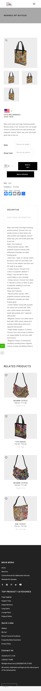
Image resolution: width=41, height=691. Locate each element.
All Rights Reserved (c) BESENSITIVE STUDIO (17, 663)
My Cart (4, 632)
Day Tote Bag (20, 529)
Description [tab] (13, 209)
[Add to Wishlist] (5, 166)
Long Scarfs (6, 608)
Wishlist (4, 628)
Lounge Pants (6, 612)
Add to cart (27, 166)
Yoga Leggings (7, 597)
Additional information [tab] (19, 217)
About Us (5, 572)
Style (6, 145)
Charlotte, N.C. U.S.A (8, 656)
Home (4, 568)
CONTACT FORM (7, 660)
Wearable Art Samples (9, 579)
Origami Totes (6, 601)
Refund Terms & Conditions (11, 636)
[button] (6, 40)
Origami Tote (20, 406)
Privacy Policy (6, 644)
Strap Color (8, 153)
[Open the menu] (34, 4)
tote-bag (17, 190)
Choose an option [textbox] (22, 144)
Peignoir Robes (7, 616)
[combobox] (23, 144)
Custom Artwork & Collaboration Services (16, 575)
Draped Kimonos (7, 605)
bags (10, 190)
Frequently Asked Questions (11, 640)
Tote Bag (16, 187)
